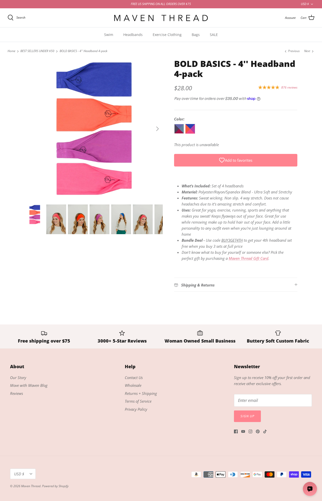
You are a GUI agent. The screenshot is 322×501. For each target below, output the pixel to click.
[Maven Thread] (161, 17)
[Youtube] (243, 431)
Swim (108, 34)
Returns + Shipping (141, 393)
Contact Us (134, 377)
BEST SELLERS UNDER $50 (37, 51)
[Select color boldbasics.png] (190, 132)
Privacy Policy (136, 409)
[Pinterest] (258, 431)
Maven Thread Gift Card (248, 258)
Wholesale (133, 385)
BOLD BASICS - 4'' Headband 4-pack (83, 51)
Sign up (247, 416)
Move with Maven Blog (29, 385)
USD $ (305, 4)
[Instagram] (250, 431)
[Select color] (201, 132)
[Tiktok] (265, 431)
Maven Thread (31, 486)
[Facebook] (236, 431)
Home (11, 51)
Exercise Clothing (167, 34)
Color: (179, 118)
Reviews (16, 393)
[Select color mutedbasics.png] (179, 132)
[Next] (157, 128)
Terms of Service (138, 401)
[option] (94, 129)
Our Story (18, 377)
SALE (214, 34)
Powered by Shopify (55, 486)
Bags (196, 34)
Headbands (133, 34)
